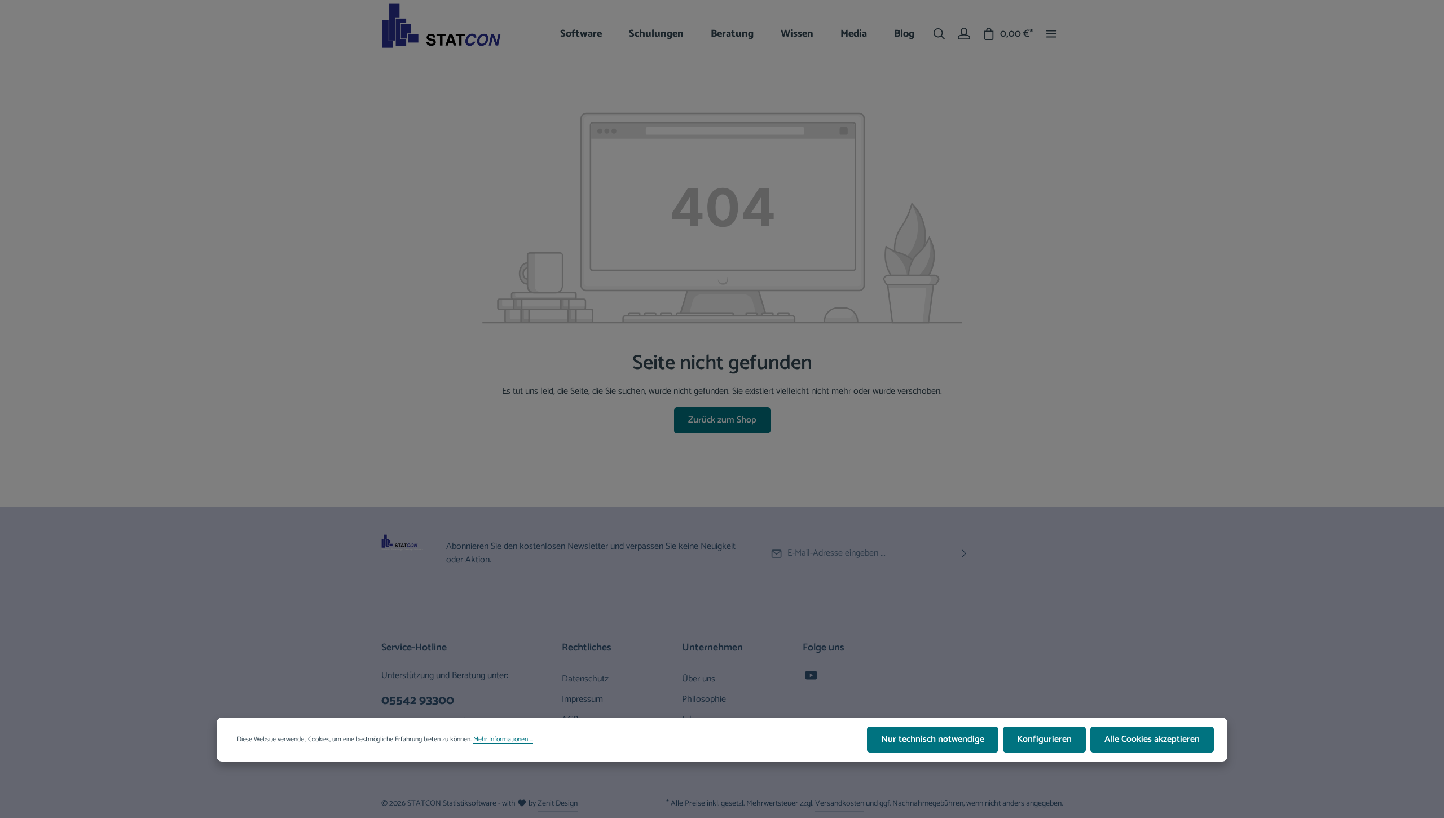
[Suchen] (939, 34)
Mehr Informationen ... (503, 740)
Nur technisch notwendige (932, 739)
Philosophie (704, 699)
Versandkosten (839, 803)
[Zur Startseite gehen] (451, 33)
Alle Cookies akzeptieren (1152, 739)
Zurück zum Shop (722, 420)
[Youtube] (811, 679)
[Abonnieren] (964, 553)
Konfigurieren (1044, 739)
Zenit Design (558, 803)
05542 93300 (417, 701)
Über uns (698, 679)
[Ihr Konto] (964, 34)
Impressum (582, 699)
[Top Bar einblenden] (1051, 34)
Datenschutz (585, 679)
